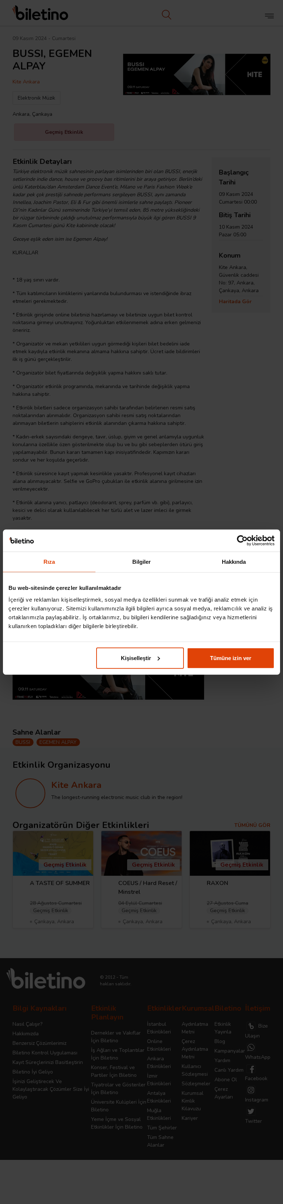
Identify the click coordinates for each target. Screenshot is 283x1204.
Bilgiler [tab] (141, 562)
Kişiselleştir (136, 658)
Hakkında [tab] (234, 562)
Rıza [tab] (49, 562)
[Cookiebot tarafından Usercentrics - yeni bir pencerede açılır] (242, 540)
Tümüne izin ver (230, 658)
